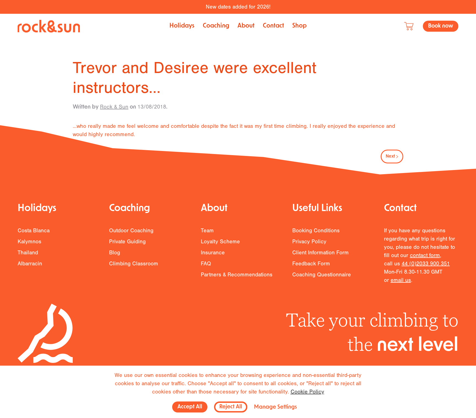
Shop (299, 26)
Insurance (213, 252)
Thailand (28, 252)
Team (207, 230)
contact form (425, 255)
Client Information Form (320, 252)
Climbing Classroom (133, 263)
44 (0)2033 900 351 (426, 263)
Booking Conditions (316, 230)
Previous (89, 156)
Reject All (230, 407)
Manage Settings (275, 407)
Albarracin (30, 263)
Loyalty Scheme (220, 241)
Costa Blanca (34, 230)
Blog (114, 252)
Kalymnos (29, 241)
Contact (273, 26)
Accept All (189, 407)
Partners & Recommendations (236, 274)
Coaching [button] (216, 26)
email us (401, 280)
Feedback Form (311, 263)
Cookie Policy (307, 392)
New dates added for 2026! (238, 7)
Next (390, 156)
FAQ (206, 263)
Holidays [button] (181, 26)
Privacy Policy (309, 241)
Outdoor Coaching (131, 230)
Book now (440, 26)
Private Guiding (127, 241)
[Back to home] (49, 26)
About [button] (246, 26)
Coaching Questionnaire (321, 274)
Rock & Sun (114, 107)
